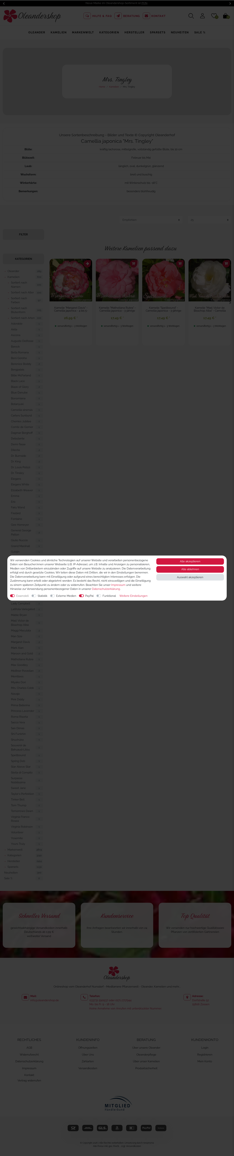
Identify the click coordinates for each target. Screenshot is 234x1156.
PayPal (89, 595)
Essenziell (22, 595)
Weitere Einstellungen (133, 595)
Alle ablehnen (190, 569)
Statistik (42, 595)
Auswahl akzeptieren (190, 577)
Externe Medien (66, 595)
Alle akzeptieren (190, 561)
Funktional (109, 595)
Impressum (118, 584)
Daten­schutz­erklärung (106, 589)
